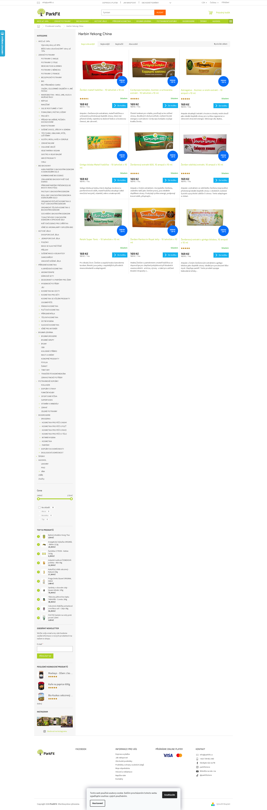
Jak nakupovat (129, 3)
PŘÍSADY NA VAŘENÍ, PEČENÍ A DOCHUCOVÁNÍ (53, 120)
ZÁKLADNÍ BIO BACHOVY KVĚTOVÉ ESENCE (55, 180)
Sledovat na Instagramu (57, 731)
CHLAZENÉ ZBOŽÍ (48, 147)
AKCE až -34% (44, 41)
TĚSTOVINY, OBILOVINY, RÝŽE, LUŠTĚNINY (53, 134)
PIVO (43, 467)
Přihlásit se (45, 656)
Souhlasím (169, 794)
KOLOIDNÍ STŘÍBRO (49, 351)
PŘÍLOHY (44, 250)
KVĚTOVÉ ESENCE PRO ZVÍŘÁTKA (54, 223)
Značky (41, 479)
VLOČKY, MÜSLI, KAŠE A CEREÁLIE (54, 139)
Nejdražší (119, 44)
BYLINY (44, 343)
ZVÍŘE (40, 475)
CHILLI (43, 162)
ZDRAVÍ (44, 407)
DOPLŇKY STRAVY (48, 388)
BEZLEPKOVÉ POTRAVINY (51, 77)
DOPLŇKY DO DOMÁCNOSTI (52, 449)
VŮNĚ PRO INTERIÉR (49, 328)
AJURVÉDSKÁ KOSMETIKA (51, 268)
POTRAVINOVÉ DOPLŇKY (48, 381)
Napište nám (120, 775)
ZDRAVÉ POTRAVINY (46, 55)
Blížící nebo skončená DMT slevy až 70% (56, 50)
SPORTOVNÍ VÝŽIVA (49, 396)
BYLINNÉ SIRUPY (47, 340)
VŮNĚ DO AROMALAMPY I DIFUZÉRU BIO (57, 227)
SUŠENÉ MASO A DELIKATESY (53, 253)
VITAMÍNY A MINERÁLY (50, 403)
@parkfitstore (206, 775)
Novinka (46, 515)
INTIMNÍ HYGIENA (49, 437)
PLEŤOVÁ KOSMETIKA (50, 309)
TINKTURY (45, 370)
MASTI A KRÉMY (47, 355)
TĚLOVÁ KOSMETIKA (49, 317)
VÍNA (43, 471)
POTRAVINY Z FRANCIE (50, 73)
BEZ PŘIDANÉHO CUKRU (50, 85)
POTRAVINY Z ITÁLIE (49, 62)
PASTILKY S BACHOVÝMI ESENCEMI (55, 191)
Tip (45, 519)
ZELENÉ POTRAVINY (49, 411)
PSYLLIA (44, 362)
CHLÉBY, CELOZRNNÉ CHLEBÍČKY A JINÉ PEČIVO (57, 90)
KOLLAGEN (45, 385)
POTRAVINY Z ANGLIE (49, 58)
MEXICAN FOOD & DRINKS (51, 66)
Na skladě (47, 507)
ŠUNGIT (44, 366)
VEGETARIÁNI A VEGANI (50, 150)
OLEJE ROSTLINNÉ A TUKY (52, 108)
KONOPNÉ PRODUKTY (50, 358)
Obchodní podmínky (150, 3)
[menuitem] (42, 21)
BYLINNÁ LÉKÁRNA (45, 332)
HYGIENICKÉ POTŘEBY (50, 283)
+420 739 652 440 (207, 758)
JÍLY (42, 287)
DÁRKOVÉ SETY (47, 276)
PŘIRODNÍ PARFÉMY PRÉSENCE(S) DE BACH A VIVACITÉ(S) (56, 186)
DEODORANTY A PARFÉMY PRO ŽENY (56, 280)
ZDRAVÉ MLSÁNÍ (47, 143)
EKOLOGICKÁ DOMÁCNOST (52, 452)
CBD (43, 347)
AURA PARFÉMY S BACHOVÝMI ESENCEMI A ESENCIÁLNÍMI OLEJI (57, 170)
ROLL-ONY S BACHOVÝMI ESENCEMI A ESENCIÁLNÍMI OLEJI (56, 196)
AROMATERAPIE (47, 272)
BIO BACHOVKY (44, 165)
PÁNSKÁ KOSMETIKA (49, 306)
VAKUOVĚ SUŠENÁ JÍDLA (51, 261)
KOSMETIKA (47, 441)
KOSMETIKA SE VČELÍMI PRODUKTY (55, 298)
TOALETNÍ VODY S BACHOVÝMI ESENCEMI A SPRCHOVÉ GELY (53, 218)
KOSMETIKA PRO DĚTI (50, 295)
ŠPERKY (41, 456)
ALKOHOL (42, 460)
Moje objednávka (122, 768)
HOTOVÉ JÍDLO (44, 231)
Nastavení (97, 803)
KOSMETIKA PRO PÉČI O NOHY (54, 422)
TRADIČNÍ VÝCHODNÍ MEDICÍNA (53, 373)
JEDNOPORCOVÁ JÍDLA (50, 238)
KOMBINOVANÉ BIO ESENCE (52, 175)
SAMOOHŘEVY (47, 257)
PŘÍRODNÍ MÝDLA (48, 313)
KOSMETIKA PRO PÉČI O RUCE (54, 430)
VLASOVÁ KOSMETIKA (50, 325)
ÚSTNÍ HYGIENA (47, 321)
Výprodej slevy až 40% (50, 45)
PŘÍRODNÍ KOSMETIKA (47, 265)
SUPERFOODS (47, 400)
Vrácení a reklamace (123, 771)
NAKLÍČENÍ (45, 104)
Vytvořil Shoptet (223, 804)
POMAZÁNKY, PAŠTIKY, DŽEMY (53, 112)
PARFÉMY (45, 445)
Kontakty (119, 779)
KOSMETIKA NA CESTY (50, 291)
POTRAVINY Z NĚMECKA (51, 70)
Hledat (160, 12)
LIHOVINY (44, 464)
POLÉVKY (45, 242)
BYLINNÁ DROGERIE (49, 336)
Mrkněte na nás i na (208, 771)
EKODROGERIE (44, 415)
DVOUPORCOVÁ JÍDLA (50, 234)
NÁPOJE (44, 101)
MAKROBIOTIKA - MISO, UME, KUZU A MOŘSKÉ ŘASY (56, 96)
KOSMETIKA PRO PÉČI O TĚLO (54, 434)
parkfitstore (205, 767)
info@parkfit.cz (206, 754)
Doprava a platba (110, 3)
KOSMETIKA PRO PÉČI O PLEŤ (54, 426)
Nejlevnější (105, 44)
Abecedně (133, 44)
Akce (45, 511)
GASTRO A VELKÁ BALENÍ (51, 154)
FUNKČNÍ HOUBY (47, 392)
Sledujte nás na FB (207, 763)
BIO (42, 81)
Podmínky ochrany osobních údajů (129, 764)
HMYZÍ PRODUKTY (48, 158)
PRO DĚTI (45, 116)
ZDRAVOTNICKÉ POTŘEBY (52, 377)
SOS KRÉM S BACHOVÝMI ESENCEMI (55, 213)
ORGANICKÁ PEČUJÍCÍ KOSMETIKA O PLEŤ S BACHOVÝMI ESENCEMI (56, 202)
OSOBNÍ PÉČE (46, 302)
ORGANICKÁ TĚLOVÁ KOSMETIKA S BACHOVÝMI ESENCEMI (55, 208)
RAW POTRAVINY (48, 125)
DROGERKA (45, 418)
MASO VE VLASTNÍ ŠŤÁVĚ (51, 246)
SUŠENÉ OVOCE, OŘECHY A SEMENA (55, 129)
